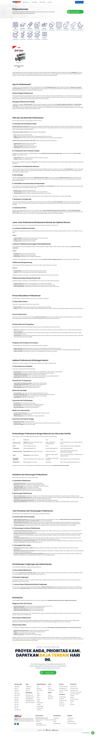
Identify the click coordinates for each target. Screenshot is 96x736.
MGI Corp (49, 730)
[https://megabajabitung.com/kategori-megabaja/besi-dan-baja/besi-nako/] (66, 26)
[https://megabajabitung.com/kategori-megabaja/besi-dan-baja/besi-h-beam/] (37, 35)
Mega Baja (56, 730)
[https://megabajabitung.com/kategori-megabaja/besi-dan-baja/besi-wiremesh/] (44, 35)
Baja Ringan (34, 2)
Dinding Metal (42, 2)
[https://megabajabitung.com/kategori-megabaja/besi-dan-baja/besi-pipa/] (52, 26)
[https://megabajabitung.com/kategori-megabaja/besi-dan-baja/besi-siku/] (80, 26)
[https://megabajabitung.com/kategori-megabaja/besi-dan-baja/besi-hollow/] (37, 26)
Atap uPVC (49, 2)
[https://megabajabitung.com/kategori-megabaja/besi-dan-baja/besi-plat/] (59, 26)
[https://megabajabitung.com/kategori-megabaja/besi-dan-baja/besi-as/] (73, 26)
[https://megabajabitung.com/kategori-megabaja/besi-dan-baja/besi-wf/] (30, 35)
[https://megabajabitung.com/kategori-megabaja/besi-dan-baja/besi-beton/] (30, 26)
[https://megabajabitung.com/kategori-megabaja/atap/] (15, 26)
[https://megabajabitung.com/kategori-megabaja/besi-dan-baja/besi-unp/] (15, 35)
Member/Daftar (79, 2)
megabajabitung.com (42, 725)
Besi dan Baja (26, 2)
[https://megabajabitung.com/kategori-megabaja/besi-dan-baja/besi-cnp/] (44, 26)
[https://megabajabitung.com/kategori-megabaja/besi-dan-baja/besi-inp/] (23, 35)
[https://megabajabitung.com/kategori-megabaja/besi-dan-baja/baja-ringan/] (23, 26)
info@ (37, 725)
